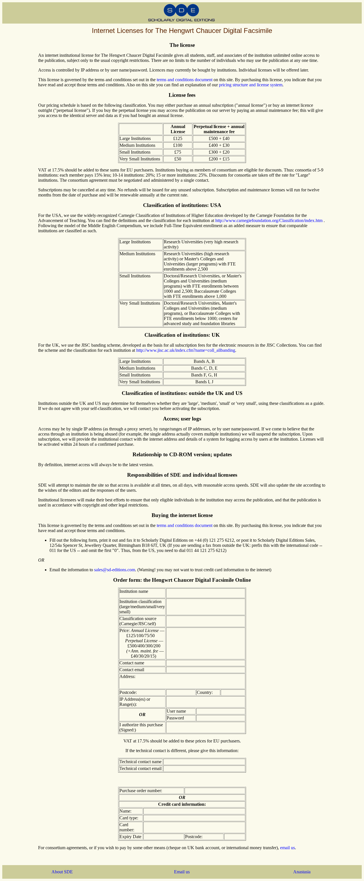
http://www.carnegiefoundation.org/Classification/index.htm (268, 220)
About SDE (62, 871)
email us (287, 847)
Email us (182, 871)
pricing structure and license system (250, 84)
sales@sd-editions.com (114, 569)
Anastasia (302, 871)
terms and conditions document (184, 79)
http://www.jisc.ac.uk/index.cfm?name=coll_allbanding (185, 350)
